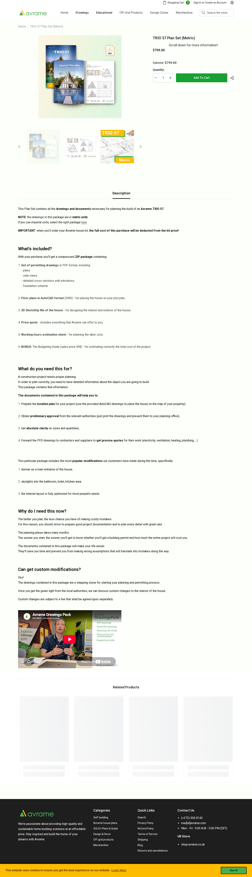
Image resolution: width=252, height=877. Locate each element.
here (84, 222)
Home (22, 26)
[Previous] (19, 146)
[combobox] (216, 12)
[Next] (140, 146)
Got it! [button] (234, 870)
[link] (44, 767)
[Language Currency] (232, 2)
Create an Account (216, 2)
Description (121, 193)
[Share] (230, 78)
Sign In (198, 2)
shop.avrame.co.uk (193, 844)
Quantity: (159, 70)
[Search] (216, 12)
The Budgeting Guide (46, 347)
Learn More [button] (118, 870)
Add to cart (202, 77)
